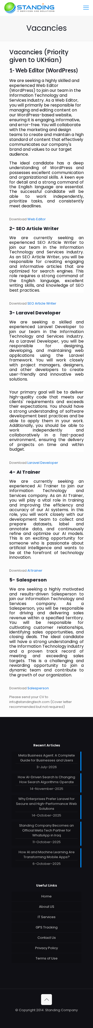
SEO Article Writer (41, 303)
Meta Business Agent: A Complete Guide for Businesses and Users (46, 758)
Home (46, 896)
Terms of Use (47, 958)
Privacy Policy (46, 948)
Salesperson (38, 688)
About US (46, 906)
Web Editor (36, 219)
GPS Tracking (47, 927)
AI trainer (34, 570)
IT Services (47, 916)
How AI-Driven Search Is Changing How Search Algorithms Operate (46, 779)
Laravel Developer (42, 462)
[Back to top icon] (46, 999)
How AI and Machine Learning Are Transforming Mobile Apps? (47, 854)
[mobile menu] (86, 7)
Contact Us (46, 937)
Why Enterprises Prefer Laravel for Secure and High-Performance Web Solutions (46, 803)
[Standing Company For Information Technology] (30, 7)
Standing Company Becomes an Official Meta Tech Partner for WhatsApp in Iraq (46, 830)
